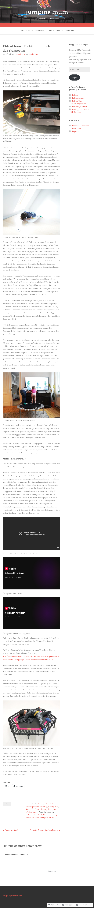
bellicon (29, 815)
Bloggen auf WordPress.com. (12, 895)
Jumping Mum (53, 806)
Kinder (28, 809)
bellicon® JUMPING (80, 106)
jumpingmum (33, 54)
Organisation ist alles (12, 830)
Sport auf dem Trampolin (61, 31)
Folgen (74, 77)
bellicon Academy (78, 98)
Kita (33, 809)
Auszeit (40, 804)
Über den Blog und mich (32, 31)
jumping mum (47, 12)
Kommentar (51, 871)
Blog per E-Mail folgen (78, 45)
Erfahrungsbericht (32, 806)
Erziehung (43, 806)
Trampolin (52, 809)
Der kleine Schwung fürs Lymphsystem (44, 830)
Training (44, 809)
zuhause (51, 817)
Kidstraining (53, 815)
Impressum (76, 131)
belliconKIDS (49, 804)
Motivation (35, 817)
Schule (37, 809)
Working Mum (31, 812)
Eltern (45, 815)
